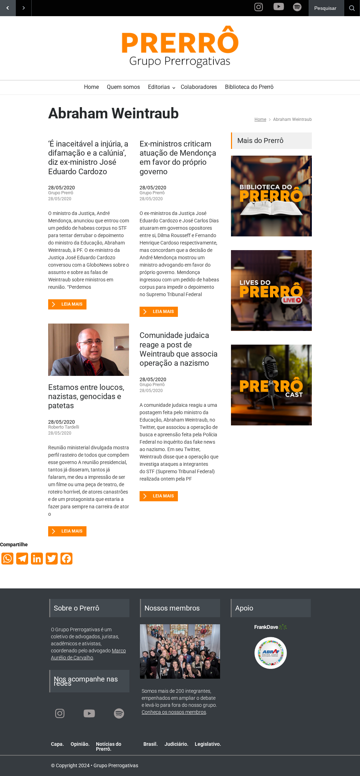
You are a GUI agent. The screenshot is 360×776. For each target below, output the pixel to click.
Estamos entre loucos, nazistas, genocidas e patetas (86, 396)
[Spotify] (118, 713)
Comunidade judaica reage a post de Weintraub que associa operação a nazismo (179, 349)
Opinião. (80, 744)
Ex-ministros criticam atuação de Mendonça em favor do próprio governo (178, 157)
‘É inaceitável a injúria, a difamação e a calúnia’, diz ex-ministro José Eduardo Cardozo (88, 157)
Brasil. (150, 744)
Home (91, 87)
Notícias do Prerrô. (108, 746)
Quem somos (123, 87)
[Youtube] (89, 713)
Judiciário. (176, 744)
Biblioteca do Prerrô (249, 87)
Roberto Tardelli (63, 427)
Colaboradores (199, 87)
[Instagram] (59, 713)
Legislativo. (208, 744)
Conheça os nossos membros (174, 712)
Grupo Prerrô (60, 192)
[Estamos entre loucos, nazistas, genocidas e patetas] (88, 350)
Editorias (159, 87)
